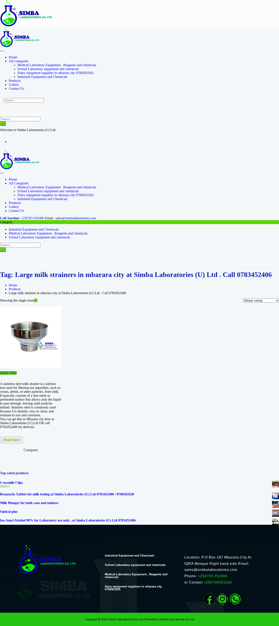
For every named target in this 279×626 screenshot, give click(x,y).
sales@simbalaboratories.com (76, 218)
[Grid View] (36, 300)
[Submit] (3, 123)
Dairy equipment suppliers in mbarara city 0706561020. (133, 588)
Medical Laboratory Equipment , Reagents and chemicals (48, 233)
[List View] (38, 300)
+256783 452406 (32, 218)
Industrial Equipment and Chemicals (34, 229)
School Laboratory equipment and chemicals (39, 237)
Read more (11, 440)
